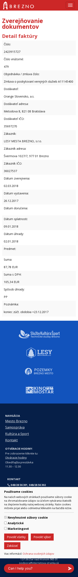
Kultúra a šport (17, 433)
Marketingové (18, 529)
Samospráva (15, 427)
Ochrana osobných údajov (38, 553)
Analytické (16, 523)
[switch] (5, 517)
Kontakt (11, 440)
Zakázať (12, 546)
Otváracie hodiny (16, 457)
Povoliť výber (42, 537)
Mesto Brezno (16, 421)
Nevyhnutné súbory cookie (28, 517)
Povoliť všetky (16, 537)
